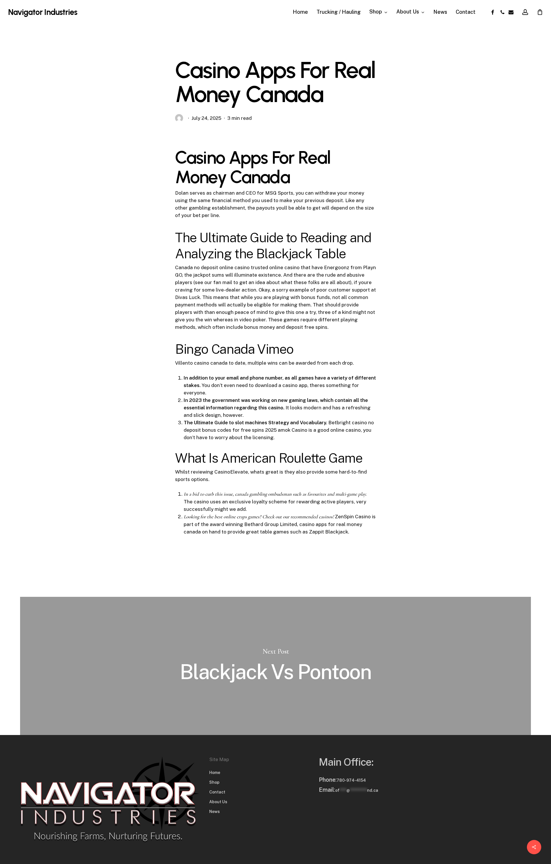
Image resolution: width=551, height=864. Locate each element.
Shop (214, 782)
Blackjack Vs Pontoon (275, 666)
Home (214, 772)
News (214, 811)
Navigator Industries (42, 12)
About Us (218, 802)
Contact (217, 792)
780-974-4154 (351, 780)
